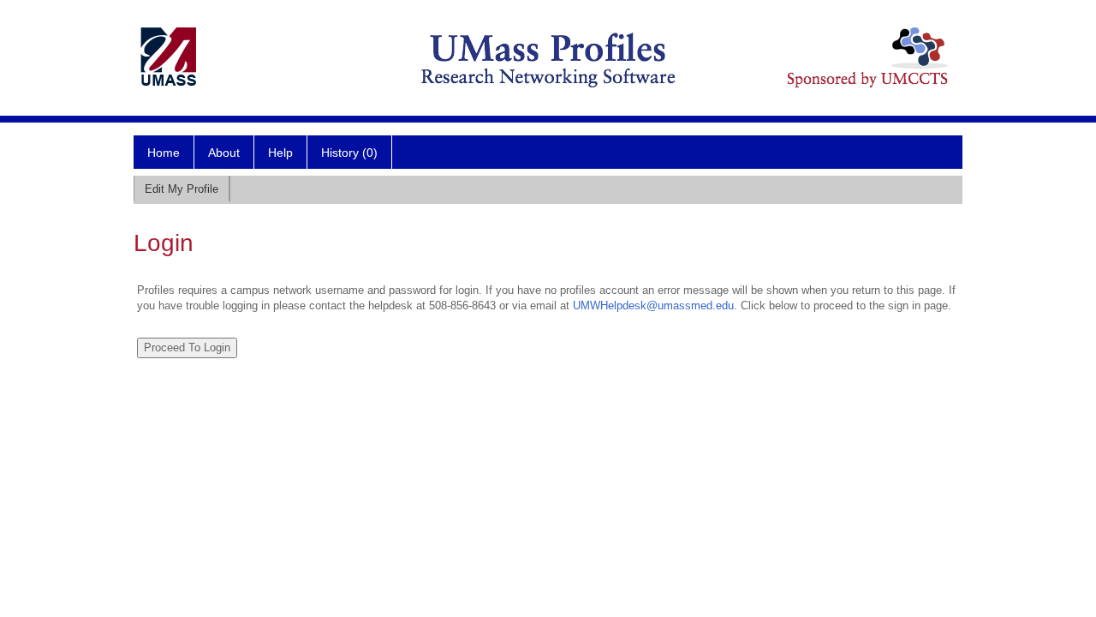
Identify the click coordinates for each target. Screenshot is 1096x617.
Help (280, 152)
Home (163, 152)
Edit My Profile (181, 189)
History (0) (349, 152)
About (224, 152)
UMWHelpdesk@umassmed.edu (653, 305)
